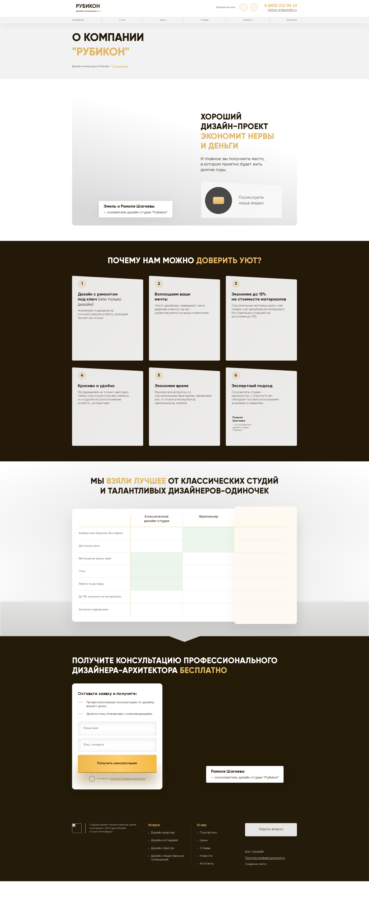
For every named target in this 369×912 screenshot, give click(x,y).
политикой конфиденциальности (127, 779)
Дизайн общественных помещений (167, 857)
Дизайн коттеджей (164, 840)
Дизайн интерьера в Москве (90, 66)
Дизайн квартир (163, 832)
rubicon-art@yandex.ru (282, 9)
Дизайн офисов (162, 848)
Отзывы (205, 20)
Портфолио (78, 20)
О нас (122, 20)
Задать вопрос (271, 829)
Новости (247, 20)
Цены (163, 20)
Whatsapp (254, 7)
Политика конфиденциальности (265, 858)
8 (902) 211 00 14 (280, 5)
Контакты (292, 20)
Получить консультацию (117, 763)
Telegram (243, 7)
